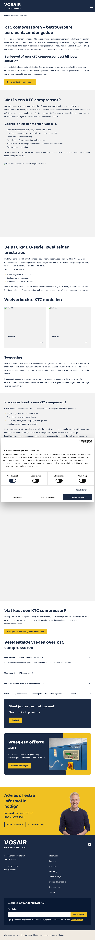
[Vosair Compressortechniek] (12, 6)
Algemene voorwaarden (14, 935)
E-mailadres (12, 909)
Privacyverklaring (32, 935)
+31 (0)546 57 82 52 (37, 824)
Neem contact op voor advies (20, 82)
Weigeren (17, 497)
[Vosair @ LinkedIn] (81, 844)
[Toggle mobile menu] (91, 6)
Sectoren (52, 866)
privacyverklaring (77, 920)
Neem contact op (15, 824)
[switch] (35, 481)
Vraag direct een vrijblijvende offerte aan (25, 631)
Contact (15, 720)
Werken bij (53, 871)
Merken (21, 15)
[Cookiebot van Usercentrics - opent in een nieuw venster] (81, 441)
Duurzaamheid (54, 887)
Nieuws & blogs (55, 876)
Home (6, 15)
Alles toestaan (77, 497)
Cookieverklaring (57, 935)
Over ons (52, 861)
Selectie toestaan (47, 497)
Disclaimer (44, 935)
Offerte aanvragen (19, 765)
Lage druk (13, 15)
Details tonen (81, 490)
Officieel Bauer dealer (57, 882)
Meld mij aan (78, 914)
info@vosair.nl (10, 869)
